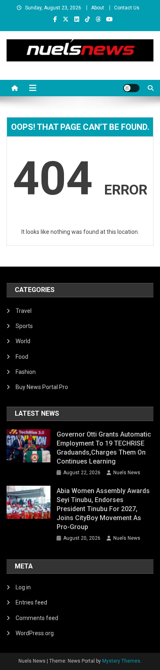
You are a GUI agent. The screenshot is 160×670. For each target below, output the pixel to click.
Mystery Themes (121, 661)
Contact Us (126, 8)
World (23, 341)
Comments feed (37, 618)
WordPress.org (35, 633)
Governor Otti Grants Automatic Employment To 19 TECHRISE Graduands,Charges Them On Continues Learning (104, 447)
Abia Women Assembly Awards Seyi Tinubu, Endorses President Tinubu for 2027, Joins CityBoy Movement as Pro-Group (103, 509)
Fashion (26, 372)
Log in (23, 587)
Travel (24, 311)
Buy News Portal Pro (42, 387)
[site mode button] (131, 88)
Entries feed (31, 602)
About (97, 8)
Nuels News (126, 472)
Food (22, 356)
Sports (24, 326)
